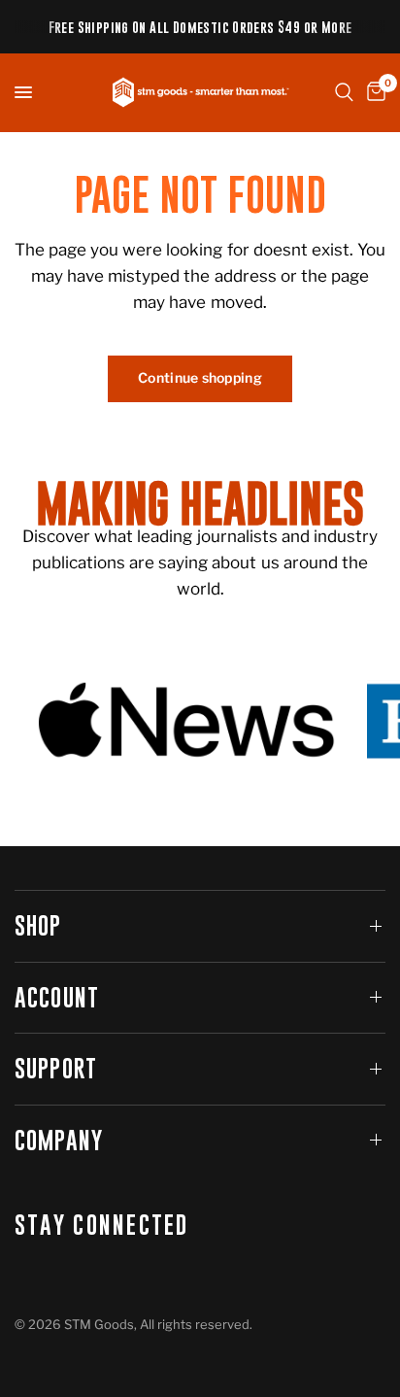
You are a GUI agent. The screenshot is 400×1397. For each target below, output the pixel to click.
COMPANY (59, 1140)
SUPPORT (56, 1068)
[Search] (344, 92)
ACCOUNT (57, 997)
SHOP (38, 925)
